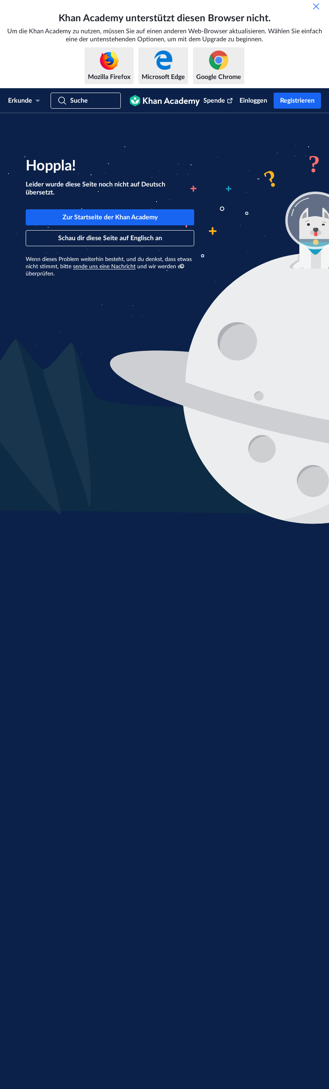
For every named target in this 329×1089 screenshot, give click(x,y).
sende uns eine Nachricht (104, 266)
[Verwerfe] (316, 6)
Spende (214, 100)
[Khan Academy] (165, 101)
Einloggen (253, 100)
